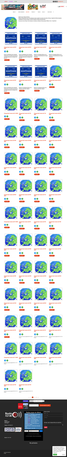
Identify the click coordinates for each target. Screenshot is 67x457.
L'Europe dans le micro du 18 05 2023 (10, 276)
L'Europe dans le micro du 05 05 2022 (55, 358)
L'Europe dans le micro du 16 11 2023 (11, 221)
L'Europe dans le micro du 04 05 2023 (25, 276)
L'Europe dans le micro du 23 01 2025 (10, 81)
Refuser (63, 454)
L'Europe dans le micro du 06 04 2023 (55, 276)
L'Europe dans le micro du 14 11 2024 (11, 113)
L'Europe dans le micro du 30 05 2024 (25, 141)
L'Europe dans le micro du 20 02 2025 (40, 47)
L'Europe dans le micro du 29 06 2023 (25, 249)
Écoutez (37, 58)
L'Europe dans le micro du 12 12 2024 (40, 81)
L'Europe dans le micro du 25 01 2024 (25, 195)
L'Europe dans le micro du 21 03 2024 (25, 168)
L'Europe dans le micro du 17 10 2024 (40, 114)
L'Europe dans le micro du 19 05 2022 (40, 358)
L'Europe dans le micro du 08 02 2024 (10, 195)
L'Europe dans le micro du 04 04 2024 (10, 168)
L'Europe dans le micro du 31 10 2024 (25, 114)
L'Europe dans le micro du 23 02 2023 (25, 303)
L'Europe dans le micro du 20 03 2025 (10, 47)
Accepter (55, 454)
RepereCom (9, 452)
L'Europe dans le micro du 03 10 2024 (55, 114)
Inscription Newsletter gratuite (45, 405)
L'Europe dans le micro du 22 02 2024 (55, 168)
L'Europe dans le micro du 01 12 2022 (55, 330)
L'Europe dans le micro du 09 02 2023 (40, 303)
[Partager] (5, 51)
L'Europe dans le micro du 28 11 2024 (55, 81)
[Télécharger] (7, 51)
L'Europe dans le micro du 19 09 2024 (10, 141)
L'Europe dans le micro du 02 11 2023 (25, 222)
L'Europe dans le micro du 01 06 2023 (55, 249)
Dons (6, 1)
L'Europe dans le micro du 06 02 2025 (55, 47)
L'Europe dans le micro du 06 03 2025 (25, 47)
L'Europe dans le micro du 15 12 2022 (40, 330)
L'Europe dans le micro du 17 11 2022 (11, 357)
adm (5, 453)
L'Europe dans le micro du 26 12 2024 (25, 81)
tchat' (16, 1)
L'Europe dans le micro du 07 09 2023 (10, 249)
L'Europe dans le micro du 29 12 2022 (25, 330)
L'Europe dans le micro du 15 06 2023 (40, 249)
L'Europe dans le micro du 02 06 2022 (25, 358)
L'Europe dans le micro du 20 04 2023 (40, 276)
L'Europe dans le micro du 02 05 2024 (55, 141)
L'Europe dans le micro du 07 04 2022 (25, 385)
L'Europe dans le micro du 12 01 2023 (10, 330)
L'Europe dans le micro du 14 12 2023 (40, 195)
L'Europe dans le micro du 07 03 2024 (40, 168)
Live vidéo (11, 1)
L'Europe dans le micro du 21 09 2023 (55, 222)
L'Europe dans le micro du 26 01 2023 (55, 303)
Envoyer (46, 427)
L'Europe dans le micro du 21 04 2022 (10, 385)
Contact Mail (9, 437)
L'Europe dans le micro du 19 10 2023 (40, 222)
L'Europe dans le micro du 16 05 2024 (40, 141)
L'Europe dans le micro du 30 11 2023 (55, 195)
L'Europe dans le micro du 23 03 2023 (10, 303)
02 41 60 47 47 (60, 1)
